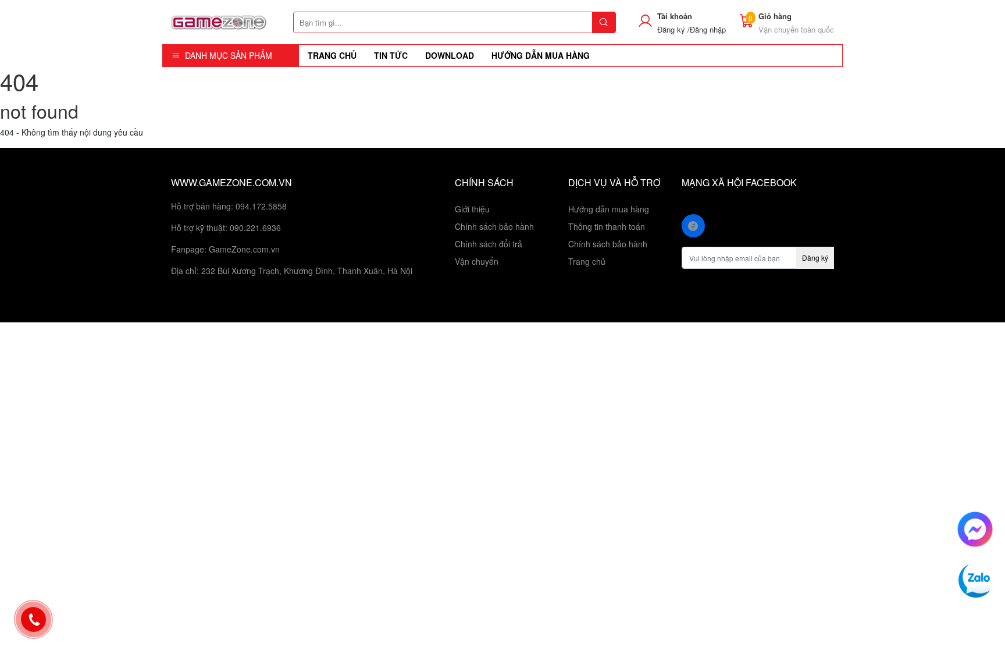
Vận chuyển (476, 261)
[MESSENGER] (975, 528)
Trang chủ (586, 261)
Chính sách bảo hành (494, 226)
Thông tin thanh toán (606, 226)
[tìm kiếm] (603, 22)
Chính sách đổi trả (488, 244)
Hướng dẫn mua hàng (608, 209)
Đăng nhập (708, 29)
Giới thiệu (472, 209)
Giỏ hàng (775, 16)
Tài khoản (674, 16)
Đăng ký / (673, 29)
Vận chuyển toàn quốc (796, 29)
